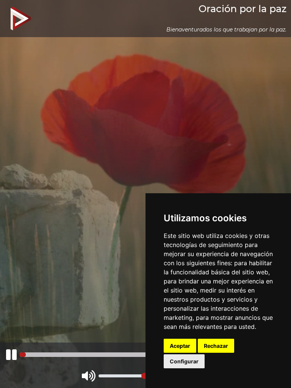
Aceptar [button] (180, 346)
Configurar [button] (184, 361)
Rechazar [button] (216, 346)
